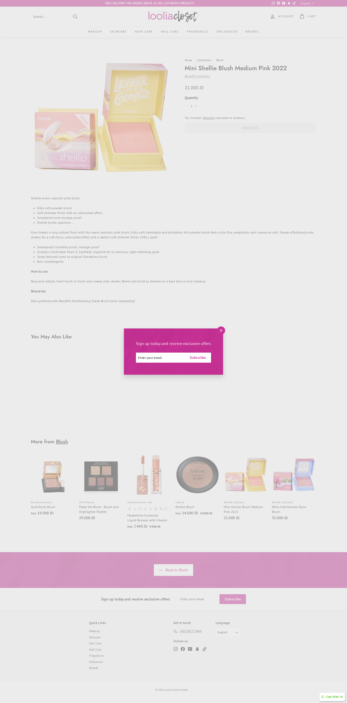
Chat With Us (334, 697)
